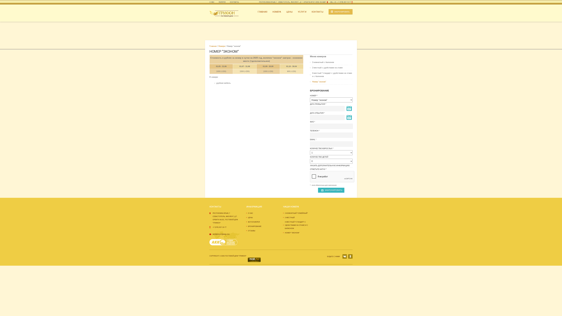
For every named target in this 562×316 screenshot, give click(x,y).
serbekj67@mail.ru (221, 234)
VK (344, 256)
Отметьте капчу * (318, 169)
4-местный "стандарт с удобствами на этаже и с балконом (332, 74)
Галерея (222, 2)
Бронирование (254, 226)
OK (350, 256)
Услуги (302, 12)
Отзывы (251, 231)
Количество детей (319, 157)
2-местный (290, 217)
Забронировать (342, 12)
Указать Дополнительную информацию (330, 166)
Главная (262, 12)
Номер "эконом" (319, 82)
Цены (289, 12)
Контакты (234, 2)
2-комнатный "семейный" (296, 213)
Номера (277, 12)
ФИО (312, 122)
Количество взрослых (321, 148)
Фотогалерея (254, 222)
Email (312, 140)
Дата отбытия (317, 113)
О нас (211, 2)
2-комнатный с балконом (323, 62)
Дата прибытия (317, 104)
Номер (313, 96)
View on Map (320, 2)
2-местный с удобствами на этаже (327, 68)
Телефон (314, 131)
